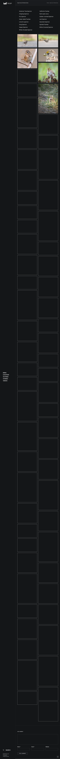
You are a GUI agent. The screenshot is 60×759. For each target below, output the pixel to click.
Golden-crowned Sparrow (46, 16)
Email (32, 746)
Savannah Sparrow (44, 22)
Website (47, 746)
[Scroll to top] (58, 756)
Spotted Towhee (43, 24)
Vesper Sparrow (23, 27)
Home (48, 2)
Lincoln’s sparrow (23, 22)
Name (19, 746)
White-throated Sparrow (25, 30)
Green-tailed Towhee (24, 19)
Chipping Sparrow (24, 14)
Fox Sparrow (22, 16)
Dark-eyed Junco (44, 14)
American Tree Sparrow (25, 11)
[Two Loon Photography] (7, 3)
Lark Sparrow (43, 19)
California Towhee (44, 11)
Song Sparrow (23, 24)
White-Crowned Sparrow (46, 27)
